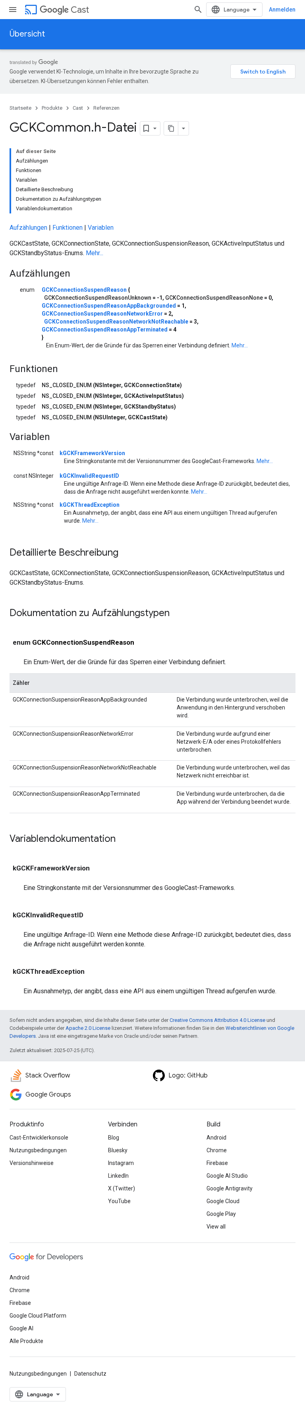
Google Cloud (223, 1201)
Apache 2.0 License (88, 1028)
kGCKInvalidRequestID (89, 476)
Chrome (217, 1150)
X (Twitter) (121, 1188)
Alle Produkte (26, 1341)
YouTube (119, 1201)
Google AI (21, 1328)
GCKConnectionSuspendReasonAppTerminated (105, 329)
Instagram (121, 1163)
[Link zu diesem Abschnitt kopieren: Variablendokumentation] (123, 839)
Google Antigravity (230, 1188)
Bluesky (117, 1150)
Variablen (101, 227)
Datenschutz (90, 1373)
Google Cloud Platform (38, 1315)
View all (216, 1226)
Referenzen (106, 108)
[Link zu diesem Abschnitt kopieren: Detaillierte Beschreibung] (126, 553)
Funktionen (67, 227)
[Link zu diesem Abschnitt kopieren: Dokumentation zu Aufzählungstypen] (177, 613)
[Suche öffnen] (198, 9)
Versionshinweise (32, 1163)
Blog (113, 1137)
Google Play (221, 1214)
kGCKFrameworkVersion (92, 453)
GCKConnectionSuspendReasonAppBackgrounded (109, 305)
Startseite (20, 108)
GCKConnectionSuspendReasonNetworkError (102, 313)
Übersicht (27, 34)
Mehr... (94, 253)
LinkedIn (118, 1176)
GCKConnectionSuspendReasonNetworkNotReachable (116, 321)
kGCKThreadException (90, 505)
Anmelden (282, 9)
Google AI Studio (227, 1176)
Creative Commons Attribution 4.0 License (217, 1020)
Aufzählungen (28, 227)
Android (216, 1137)
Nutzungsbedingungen (38, 1150)
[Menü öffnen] (13, 9)
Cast (80, 9)
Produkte (52, 108)
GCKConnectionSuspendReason (84, 290)
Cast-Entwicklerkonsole (39, 1137)
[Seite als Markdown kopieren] (171, 128)
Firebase (217, 1163)
